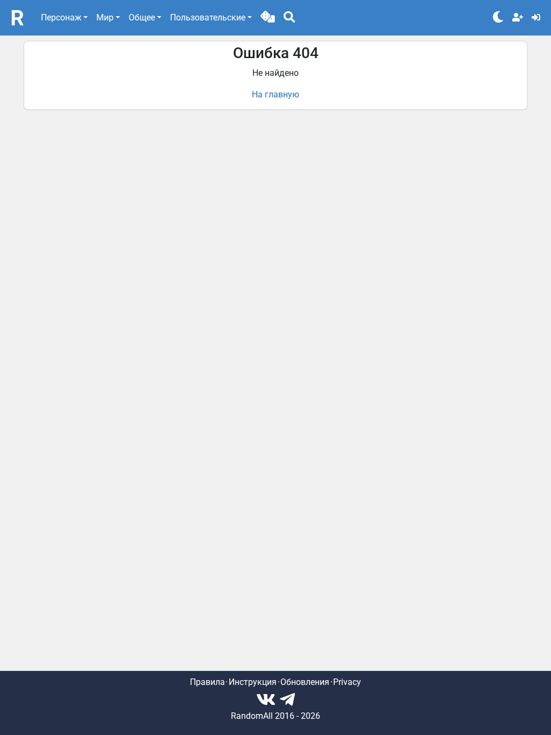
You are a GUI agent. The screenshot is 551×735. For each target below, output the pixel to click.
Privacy (347, 682)
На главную (275, 94)
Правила (207, 682)
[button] (267, 18)
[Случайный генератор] (267, 18)
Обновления (304, 682)
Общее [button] (142, 17)
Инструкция (253, 682)
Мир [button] (105, 17)
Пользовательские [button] (207, 17)
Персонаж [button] (61, 17)
